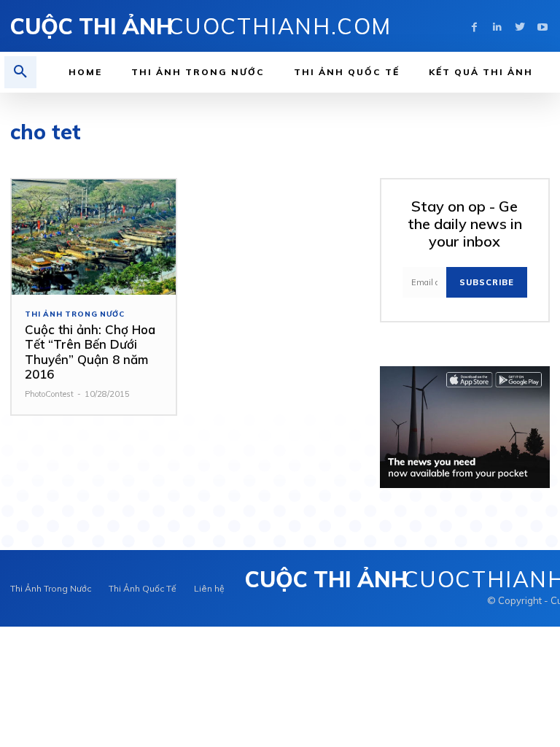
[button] (20, 72)
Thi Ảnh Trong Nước (74, 314)
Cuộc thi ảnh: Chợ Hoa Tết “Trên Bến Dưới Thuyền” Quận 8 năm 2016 (90, 352)
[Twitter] (519, 26)
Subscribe (486, 282)
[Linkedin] (497, 26)
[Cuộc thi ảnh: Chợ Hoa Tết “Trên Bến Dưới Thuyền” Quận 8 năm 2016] (94, 237)
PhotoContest (49, 394)
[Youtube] (542, 26)
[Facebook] (474, 26)
